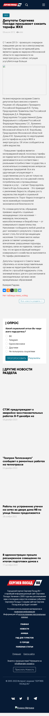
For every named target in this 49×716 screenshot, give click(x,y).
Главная (24, 624)
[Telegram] (19, 290)
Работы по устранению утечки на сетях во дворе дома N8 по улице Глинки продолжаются (23, 510)
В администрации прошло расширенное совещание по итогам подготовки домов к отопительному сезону (22, 559)
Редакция (17, 654)
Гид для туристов (24, 638)
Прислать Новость (24, 669)
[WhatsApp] (15, 290)
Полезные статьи (24, 647)
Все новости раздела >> (32, 301)
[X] (12, 290)
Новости (24, 629)
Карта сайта (29, 654)
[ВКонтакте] (4, 290)
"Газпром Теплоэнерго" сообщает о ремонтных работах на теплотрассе (24, 461)
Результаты (34, 358)
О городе (24, 642)
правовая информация (24, 612)
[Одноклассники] (8, 290)
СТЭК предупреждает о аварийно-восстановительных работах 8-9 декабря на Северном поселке (23, 414)
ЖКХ (6, 15)
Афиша (24, 633)
